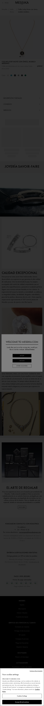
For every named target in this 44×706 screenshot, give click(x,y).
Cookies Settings (22, 696)
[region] (22, 687)
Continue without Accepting (36, 671)
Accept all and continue (22, 702)
